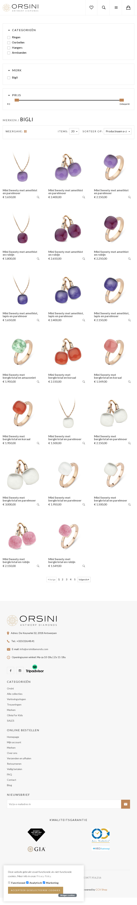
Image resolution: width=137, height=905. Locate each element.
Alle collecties (14, 693)
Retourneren (14, 763)
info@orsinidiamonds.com (34, 648)
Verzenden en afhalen (19, 758)
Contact (11, 779)
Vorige (52, 579)
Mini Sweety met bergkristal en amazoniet (19, 376)
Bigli (15, 77)
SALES (10, 720)
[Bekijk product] (38, 197)
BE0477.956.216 (91, 877)
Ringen (16, 37)
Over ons (12, 752)
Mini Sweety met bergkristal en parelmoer (65, 437)
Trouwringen (14, 704)
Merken (10, 120)
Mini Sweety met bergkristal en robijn (16, 560)
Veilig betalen (14, 769)
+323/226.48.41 (25, 640)
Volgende (83, 579)
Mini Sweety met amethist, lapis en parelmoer (20, 314)
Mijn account (14, 742)
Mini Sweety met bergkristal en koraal (62, 376)
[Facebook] (10, 670)
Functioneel (18, 882)
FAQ (9, 774)
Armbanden (19, 52)
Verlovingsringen (16, 699)
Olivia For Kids (15, 715)
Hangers (17, 47)
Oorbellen (18, 42)
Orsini (10, 688)
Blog (9, 785)
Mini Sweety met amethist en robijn (20, 253)
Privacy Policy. (43, 876)
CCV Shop (101, 889)
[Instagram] (20, 670)
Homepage (13, 736)
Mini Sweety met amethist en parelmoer (20, 191)
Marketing (52, 882)
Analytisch (35, 882)
